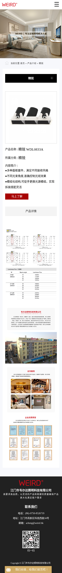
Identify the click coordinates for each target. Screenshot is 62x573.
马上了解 (16, 196)
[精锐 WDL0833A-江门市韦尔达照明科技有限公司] (31, 3)
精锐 (41, 63)
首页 (22, 63)
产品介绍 (31, 63)
